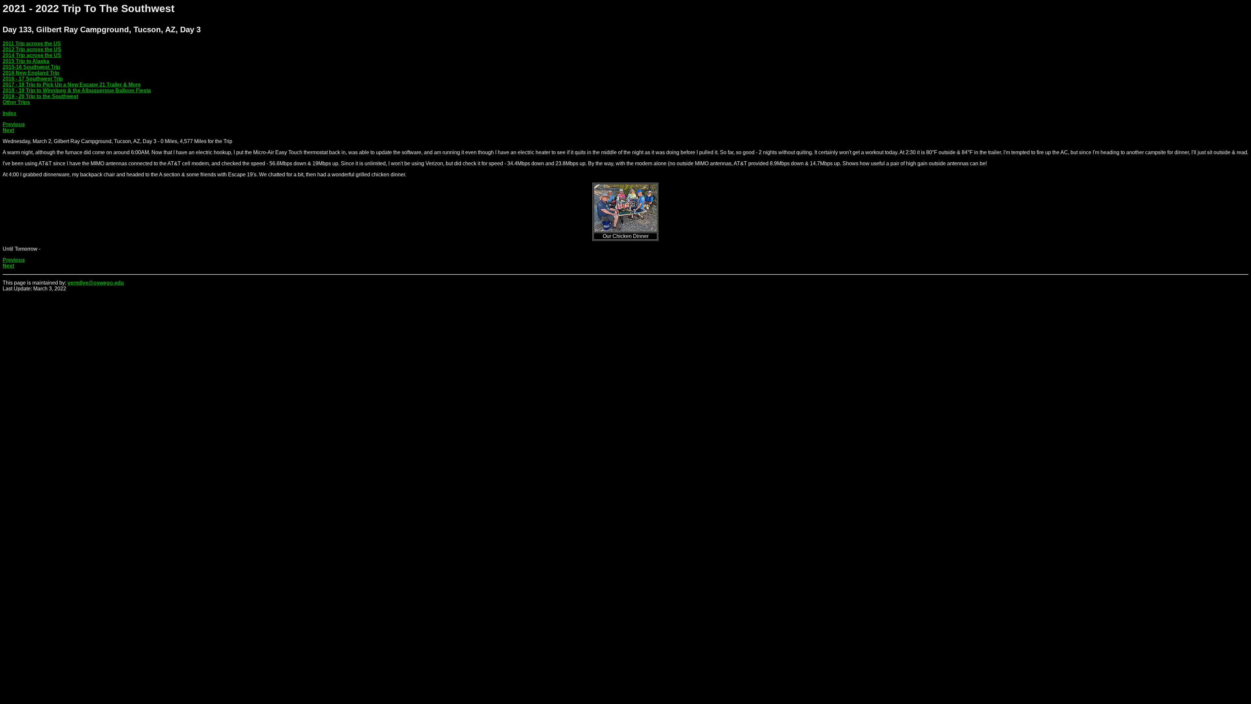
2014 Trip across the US (32, 55)
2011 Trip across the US (32, 43)
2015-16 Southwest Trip (31, 67)
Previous (14, 124)
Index (9, 113)
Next (8, 130)
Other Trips (16, 102)
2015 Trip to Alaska (26, 61)
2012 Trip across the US (32, 49)
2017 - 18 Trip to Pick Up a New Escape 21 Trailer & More (72, 84)
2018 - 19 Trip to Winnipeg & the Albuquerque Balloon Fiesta (77, 90)
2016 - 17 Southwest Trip (33, 78)
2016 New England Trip (31, 73)
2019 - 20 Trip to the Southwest (40, 96)
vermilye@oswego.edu (95, 283)
